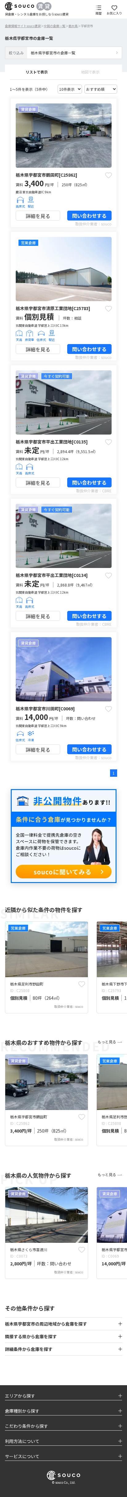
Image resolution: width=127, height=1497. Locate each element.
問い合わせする (89, 215)
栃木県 (73, 25)
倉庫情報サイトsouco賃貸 (23, 25)
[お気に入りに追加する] (108, 175)
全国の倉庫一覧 (54, 25)
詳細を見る (38, 216)
